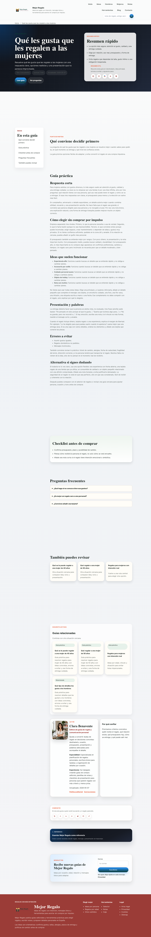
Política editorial (76, 792)
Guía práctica (23, 148)
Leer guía (20, 80)
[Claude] (116, 76)
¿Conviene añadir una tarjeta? (66, 504)
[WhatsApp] (71, 816)
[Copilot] (104, 76)
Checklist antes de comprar (29, 153)
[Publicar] (54, 816)
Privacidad (101, 877)
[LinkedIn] (66, 816)
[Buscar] (132, 16)
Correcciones (89, 792)
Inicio (90, 4)
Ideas (99, 4)
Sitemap (124, 915)
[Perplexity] (99, 76)
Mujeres (120, 4)
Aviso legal (125, 906)
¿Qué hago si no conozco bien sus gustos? (71, 488)
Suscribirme (113, 870)
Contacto (128, 10)
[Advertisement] (75, 107)
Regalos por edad (92, 909)
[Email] (83, 816)
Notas (130, 4)
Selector (106, 906)
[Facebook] (60, 816)
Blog (119, 10)
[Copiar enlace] (89, 816)
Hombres (109, 4)
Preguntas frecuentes (26, 158)
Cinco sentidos (91, 912)
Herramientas (107, 10)
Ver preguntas (35, 80)
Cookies (124, 912)
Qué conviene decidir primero (26, 141)
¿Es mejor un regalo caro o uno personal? (70, 496)
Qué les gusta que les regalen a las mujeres (39, 23)
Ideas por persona (92, 906)
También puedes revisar (27, 163)
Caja (105, 912)
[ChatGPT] (93, 76)
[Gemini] (110, 76)
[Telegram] (77, 816)
